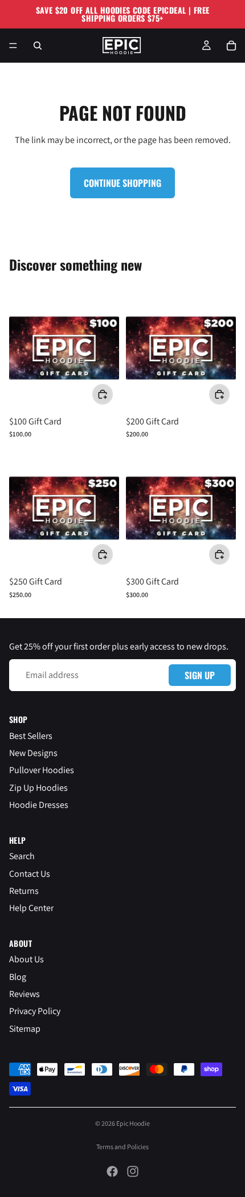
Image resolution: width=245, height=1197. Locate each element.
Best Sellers (30, 735)
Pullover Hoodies (41, 770)
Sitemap (24, 1028)
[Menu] (13, 45)
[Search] (37, 45)
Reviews (24, 994)
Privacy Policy (34, 1011)
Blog (17, 976)
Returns (24, 890)
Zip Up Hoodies (38, 787)
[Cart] (231, 45)
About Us (26, 959)
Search (22, 856)
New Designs (33, 752)
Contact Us (29, 873)
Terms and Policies (122, 1146)
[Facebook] (112, 1171)
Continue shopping (122, 183)
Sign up (200, 674)
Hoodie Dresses (38, 805)
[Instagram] (133, 1171)
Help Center (31, 908)
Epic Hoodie (133, 1123)
